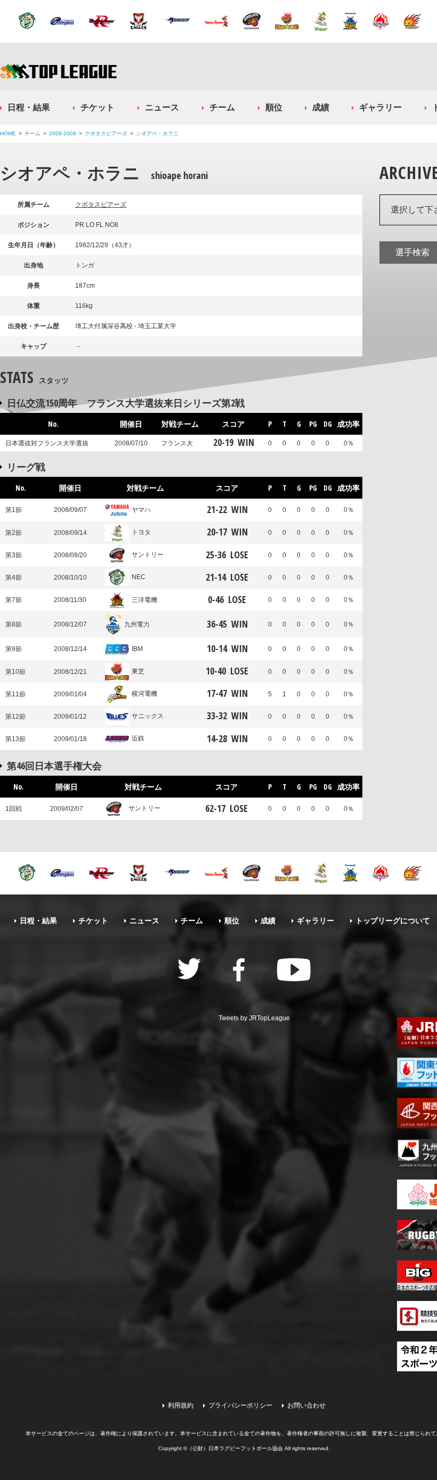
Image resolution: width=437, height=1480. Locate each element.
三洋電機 (144, 600)
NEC (138, 577)
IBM (137, 649)
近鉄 (138, 738)
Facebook (239, 969)
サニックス (148, 716)
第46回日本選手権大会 (54, 765)
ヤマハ (141, 510)
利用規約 (180, 1405)
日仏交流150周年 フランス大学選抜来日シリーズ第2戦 (126, 403)
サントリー (148, 554)
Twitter (189, 968)
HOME (8, 133)
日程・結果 (28, 107)
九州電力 (137, 624)
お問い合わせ (306, 1405)
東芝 (138, 671)
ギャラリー (380, 107)
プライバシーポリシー (240, 1405)
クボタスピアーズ (106, 133)
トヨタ (141, 532)
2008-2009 (62, 133)
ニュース (162, 107)
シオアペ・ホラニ (157, 133)
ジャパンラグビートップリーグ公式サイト (58, 71)
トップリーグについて (392, 920)
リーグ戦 (26, 466)
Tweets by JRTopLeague (254, 1018)
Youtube (294, 969)
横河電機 (144, 693)
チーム (222, 107)
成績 (320, 107)
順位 (273, 107)
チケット (97, 107)
